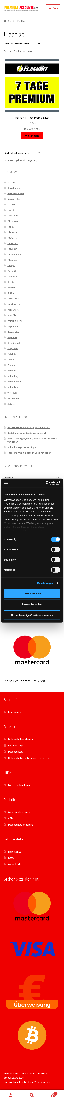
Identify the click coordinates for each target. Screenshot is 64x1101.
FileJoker (12, 248)
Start (10, 21)
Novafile (11, 315)
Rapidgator (13, 331)
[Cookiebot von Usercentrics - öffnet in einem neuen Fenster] (46, 483)
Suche (32, 1095)
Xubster (11, 403)
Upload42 (12, 370)
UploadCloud (14, 381)
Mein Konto (14, 851)
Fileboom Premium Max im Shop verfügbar (29, 452)
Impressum (14, 712)
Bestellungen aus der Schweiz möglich (27, 433)
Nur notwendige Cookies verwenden (32, 615)
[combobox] (32, 477)
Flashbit (11, 271)
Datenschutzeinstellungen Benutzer (28, 758)
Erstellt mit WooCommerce (36, 1081)
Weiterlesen (32, 135)
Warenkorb (14, 864)
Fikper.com (13, 221)
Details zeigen (45, 583)
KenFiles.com (14, 304)
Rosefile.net (13, 343)
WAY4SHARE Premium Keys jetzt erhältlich (28, 427)
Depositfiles (13, 199)
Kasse (11, 857)
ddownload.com (15, 193)
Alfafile (11, 182)
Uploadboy (13, 376)
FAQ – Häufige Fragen (20, 785)
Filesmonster (14, 254)
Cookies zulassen (32, 593)
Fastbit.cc (12, 210)
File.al (10, 226)
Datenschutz (11, 1081)
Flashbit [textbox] (31, 477)
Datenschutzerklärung (20, 739)
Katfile (10, 293)
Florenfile (12, 276)
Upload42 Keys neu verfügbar (22, 447)
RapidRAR (12, 337)
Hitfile (10, 282)
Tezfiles (11, 359)
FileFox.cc (12, 243)
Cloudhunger (14, 187)
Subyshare (12, 348)
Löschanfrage (15, 745)
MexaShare (13, 309)
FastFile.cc (12, 215)
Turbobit (11, 365)
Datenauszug (15, 751)
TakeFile (11, 353)
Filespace (12, 259)
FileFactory (13, 237)
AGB (10, 818)
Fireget (11, 265)
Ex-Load (11, 204)
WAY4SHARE (13, 398)
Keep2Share (13, 298)
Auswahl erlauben (32, 604)
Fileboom (12, 232)
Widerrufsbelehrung (19, 812)
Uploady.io (12, 387)
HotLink (11, 287)
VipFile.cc (12, 392)
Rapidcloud (13, 326)
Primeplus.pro (14, 320)
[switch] (55, 549)
